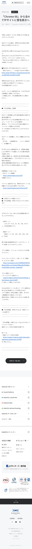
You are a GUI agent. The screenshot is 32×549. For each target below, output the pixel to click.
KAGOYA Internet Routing (12, 408)
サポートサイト (20, 449)
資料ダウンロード (19, 2)
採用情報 (20, 518)
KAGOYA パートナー (9, 432)
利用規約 (16, 536)
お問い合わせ (19, 452)
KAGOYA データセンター (9, 414)
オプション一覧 (21, 440)
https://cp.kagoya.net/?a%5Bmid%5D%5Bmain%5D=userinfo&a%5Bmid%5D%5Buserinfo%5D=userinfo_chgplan (16, 265)
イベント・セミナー (7, 450)
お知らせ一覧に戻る (14, 361)
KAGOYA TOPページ (8, 387)
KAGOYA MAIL (8, 403)
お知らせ (4, 456)
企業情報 (12, 518)
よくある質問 (5, 453)
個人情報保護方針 (16, 531)
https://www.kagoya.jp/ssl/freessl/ (14, 188)
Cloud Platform (8, 392)
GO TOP (16, 502)
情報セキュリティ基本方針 (16, 533)
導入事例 (4, 444)
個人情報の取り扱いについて (16, 528)
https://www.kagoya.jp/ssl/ (12, 175)
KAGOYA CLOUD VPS (10, 397)
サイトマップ (16, 538)
